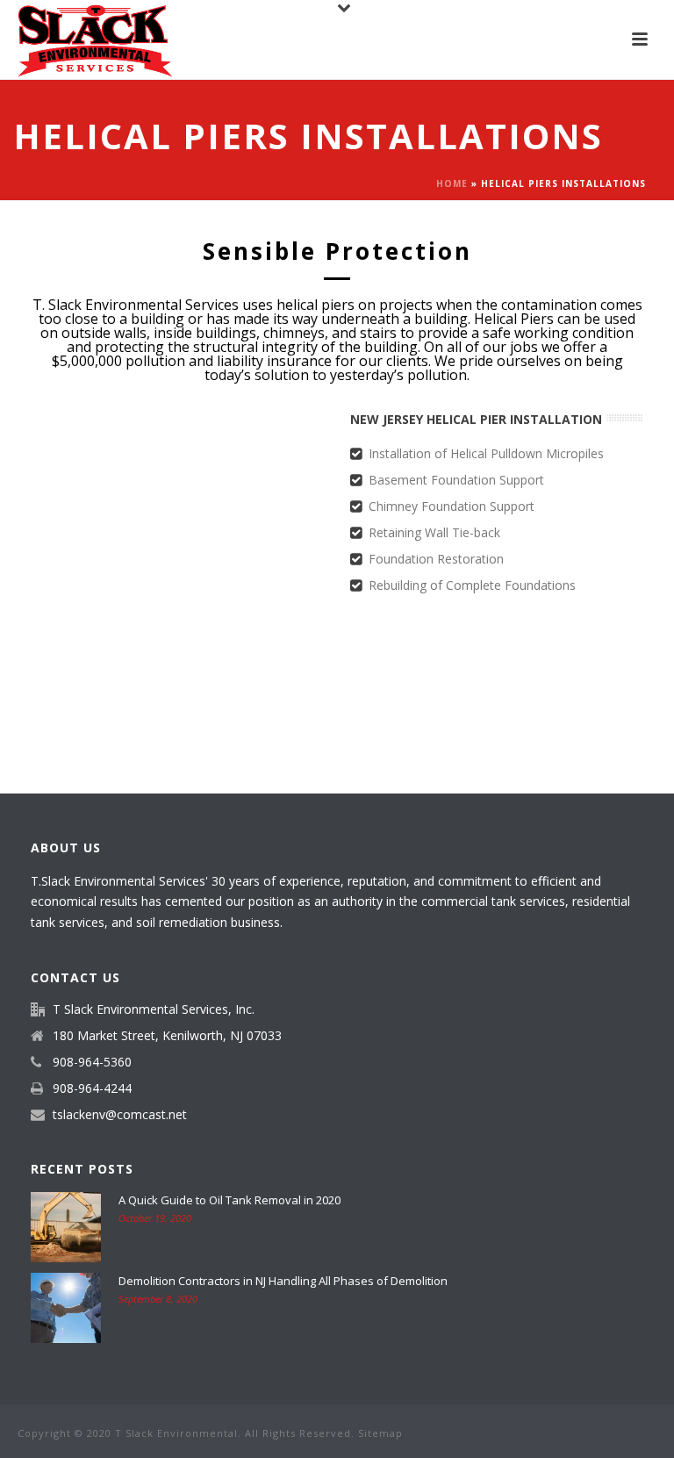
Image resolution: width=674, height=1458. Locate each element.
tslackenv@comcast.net (120, 1115)
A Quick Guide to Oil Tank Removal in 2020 (229, 1200)
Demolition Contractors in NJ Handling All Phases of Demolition (283, 1281)
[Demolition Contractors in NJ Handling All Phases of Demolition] (66, 1308)
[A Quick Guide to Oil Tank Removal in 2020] (66, 1227)
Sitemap (380, 1433)
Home (452, 183)
